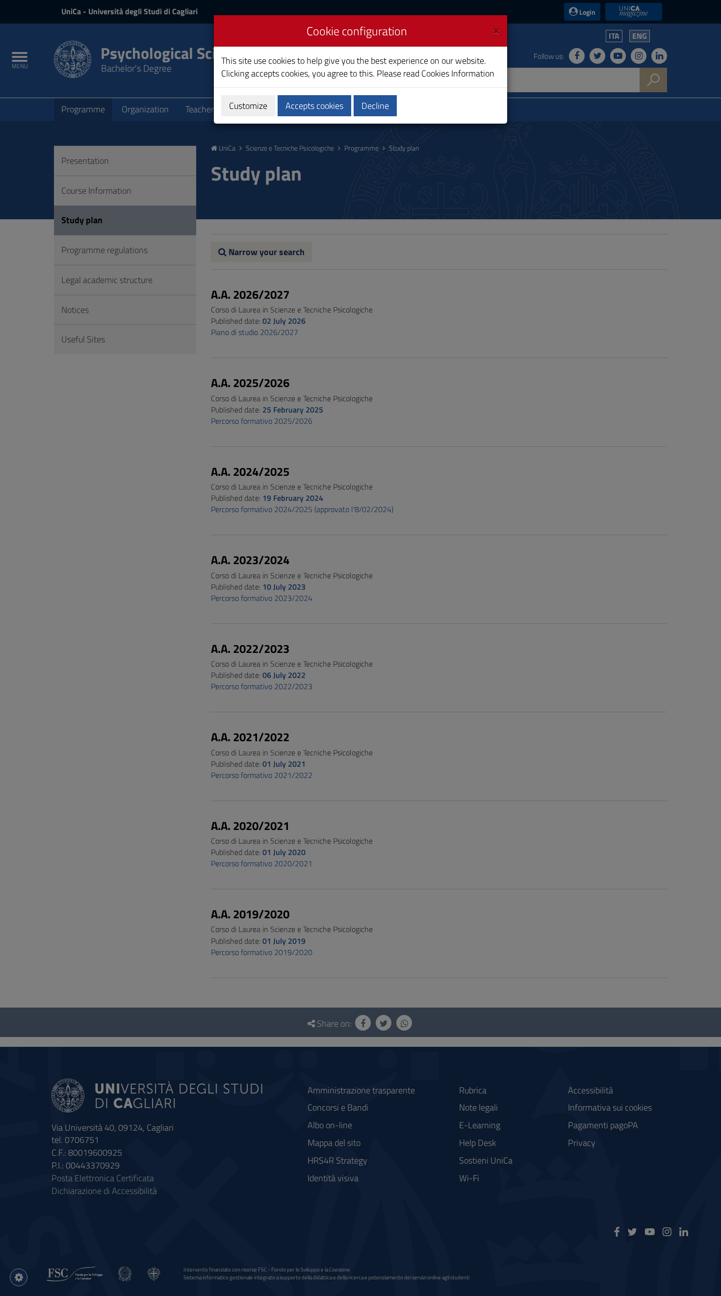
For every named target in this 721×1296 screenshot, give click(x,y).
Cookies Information (457, 73)
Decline (375, 105)
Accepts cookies (314, 105)
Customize (248, 105)
